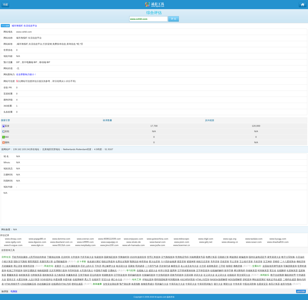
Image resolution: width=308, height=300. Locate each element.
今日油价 (299, 257)
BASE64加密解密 (218, 279)
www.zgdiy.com (13, 242)
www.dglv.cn (37, 245)
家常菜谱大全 (274, 257)
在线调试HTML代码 (61, 284)
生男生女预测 (122, 261)
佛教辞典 (237, 266)
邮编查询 (243, 257)
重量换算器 (12, 275)
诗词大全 (198, 275)
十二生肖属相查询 (71, 266)
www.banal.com (158, 242)
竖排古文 (11, 279)
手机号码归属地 (20, 257)
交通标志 (112, 270)
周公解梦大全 (109, 266)
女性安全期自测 (111, 284)
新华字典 (228, 270)
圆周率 (173, 270)
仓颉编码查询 (148, 275)
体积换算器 (24, 275)
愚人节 (87, 279)
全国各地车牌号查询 (272, 266)
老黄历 (58, 266)
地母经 (229, 266)
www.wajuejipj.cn (109, 242)
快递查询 (98, 257)
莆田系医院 (33, 261)
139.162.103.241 (21, 149)
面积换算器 (48, 275)
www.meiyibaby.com (85, 245)
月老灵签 (257, 261)
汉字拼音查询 (203, 270)
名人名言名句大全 (190, 266)
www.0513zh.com (61, 245)
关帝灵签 (214, 261)
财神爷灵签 (28, 266)
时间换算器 (263, 270)
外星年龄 (67, 279)
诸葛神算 (191, 261)
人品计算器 (33, 279)
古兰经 (202, 266)
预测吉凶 (134, 261)
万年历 (98, 266)
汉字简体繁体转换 (186, 270)
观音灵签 (181, 261)
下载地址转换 (53, 257)
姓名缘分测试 (94, 261)
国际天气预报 (20, 261)
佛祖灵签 (300, 261)
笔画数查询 (107, 275)
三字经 (221, 266)
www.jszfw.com (157, 245)
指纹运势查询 (108, 261)
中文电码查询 (162, 275)
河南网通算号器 (197, 257)
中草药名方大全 (177, 284)
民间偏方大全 (161, 284)
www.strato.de (133, 242)
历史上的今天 (87, 266)
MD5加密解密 (235, 279)
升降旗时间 (123, 257)
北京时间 (65, 257)
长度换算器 (292, 270)
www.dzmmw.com (61, 238)
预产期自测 (125, 284)
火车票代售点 (86, 270)
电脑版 (14, 291)
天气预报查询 (168, 257)
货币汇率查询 (153, 257)
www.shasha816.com (278, 242)
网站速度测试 (259, 279)
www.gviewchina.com (157, 238)
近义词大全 (209, 275)
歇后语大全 (121, 266)
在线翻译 (281, 270)
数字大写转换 (288, 257)
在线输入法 (142, 270)
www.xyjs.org (229, 238)
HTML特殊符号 (12, 284)
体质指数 (135, 284)
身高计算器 (274, 284)
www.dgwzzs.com (37, 242)
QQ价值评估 (46, 279)
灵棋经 (276, 261)
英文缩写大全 (243, 275)
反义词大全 (221, 275)
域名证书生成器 (274, 279)
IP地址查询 (148, 279)
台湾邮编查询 (60, 261)
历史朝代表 (164, 266)
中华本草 (237, 284)
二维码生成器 (289, 279)
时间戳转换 (174, 279)
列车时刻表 (73, 270)
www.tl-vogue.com (13, 245)
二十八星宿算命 (288, 261)
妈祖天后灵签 (203, 261)
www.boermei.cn (181, 245)
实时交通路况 (30, 270)
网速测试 (233, 257)
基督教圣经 (212, 266)
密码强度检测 (161, 279)
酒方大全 (218, 284)
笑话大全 (105, 279)
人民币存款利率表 (37, 257)
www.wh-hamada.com (133, 245)
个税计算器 (7, 261)
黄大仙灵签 (154, 261)
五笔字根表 (83, 275)
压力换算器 (59, 275)
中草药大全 (191, 284)
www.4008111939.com (109, 238)
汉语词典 (188, 275)
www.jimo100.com (109, 245)
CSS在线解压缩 (28, 284)
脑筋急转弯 (290, 275)
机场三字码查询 (14, 270)
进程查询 (247, 279)
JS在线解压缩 (44, 284)
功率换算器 (36, 275)
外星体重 (57, 279)
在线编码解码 (217, 270)
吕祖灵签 (224, 261)
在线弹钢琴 (78, 279)
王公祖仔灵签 (246, 261)
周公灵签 (17, 266)
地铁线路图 (42, 270)
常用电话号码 (182, 257)
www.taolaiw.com (253, 238)
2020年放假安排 (138, 257)
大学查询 (75, 257)
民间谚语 (139, 266)
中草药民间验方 (205, 284)
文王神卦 (267, 261)
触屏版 (5, 291)
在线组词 (231, 275)
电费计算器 (211, 257)
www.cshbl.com (24, 31)
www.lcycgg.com (278, 238)
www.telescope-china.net (182, 238)
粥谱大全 (227, 284)
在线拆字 (96, 279)
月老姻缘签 (7, 266)
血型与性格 (286, 284)
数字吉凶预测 (277, 275)
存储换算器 (251, 270)
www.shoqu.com (13, 238)
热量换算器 (71, 275)
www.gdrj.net (205, 242)
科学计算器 (163, 270)
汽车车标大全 (87, 257)
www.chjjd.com (205, 238)
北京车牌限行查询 (58, 270)
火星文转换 (22, 279)
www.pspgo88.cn (37, 238)
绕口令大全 (116, 279)
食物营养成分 (147, 284)
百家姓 (131, 266)
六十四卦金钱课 (168, 261)
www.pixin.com (181, 242)
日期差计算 (223, 257)
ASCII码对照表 (187, 279)
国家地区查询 (110, 257)
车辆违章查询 (290, 266)
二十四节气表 (151, 266)
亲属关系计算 (46, 261)
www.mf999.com (85, 242)
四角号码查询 (177, 275)
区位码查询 (95, 275)
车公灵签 (234, 261)
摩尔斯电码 (239, 270)
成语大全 (153, 270)
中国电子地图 (100, 270)
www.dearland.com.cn (61, 242)
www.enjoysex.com (133, 238)
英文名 (273, 270)
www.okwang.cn (230, 242)
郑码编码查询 (134, 275)
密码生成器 (77, 284)
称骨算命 (143, 261)
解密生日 (175, 266)
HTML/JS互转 (203, 279)
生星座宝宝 (262, 284)
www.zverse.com (85, 238)
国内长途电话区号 (258, 257)
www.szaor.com (254, 242)
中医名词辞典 (249, 284)
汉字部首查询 (120, 275)
